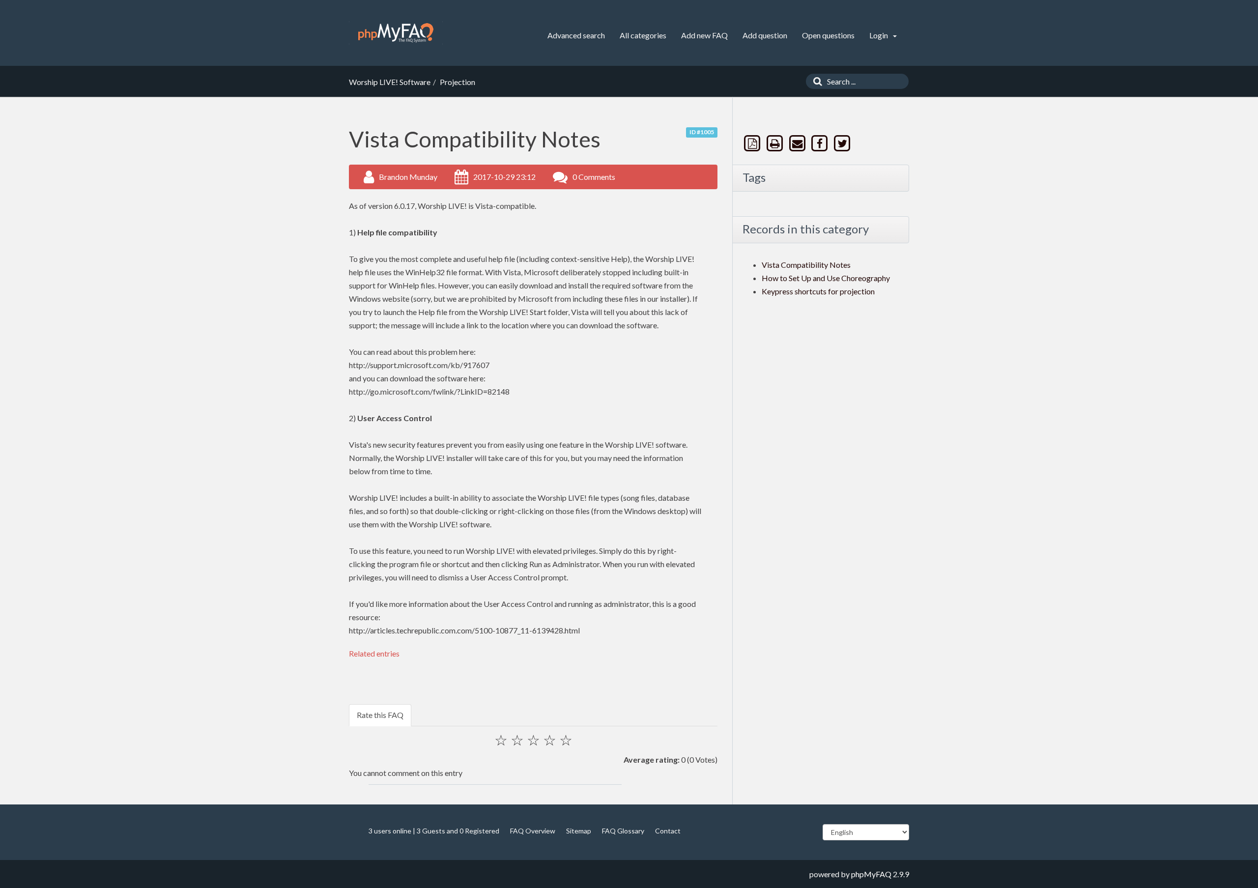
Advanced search (576, 35)
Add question (765, 35)
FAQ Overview (532, 831)
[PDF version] (753, 143)
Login (879, 35)
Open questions (828, 35)
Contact (668, 831)
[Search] (815, 81)
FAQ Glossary (623, 831)
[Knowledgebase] (396, 33)
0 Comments (593, 176)
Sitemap (578, 831)
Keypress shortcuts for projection (818, 291)
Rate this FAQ (380, 714)
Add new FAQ (704, 35)
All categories (643, 35)
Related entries (374, 653)
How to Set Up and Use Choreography (826, 278)
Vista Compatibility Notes (806, 264)
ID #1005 (701, 132)
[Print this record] (776, 143)
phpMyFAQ (871, 874)
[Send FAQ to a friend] (798, 143)
